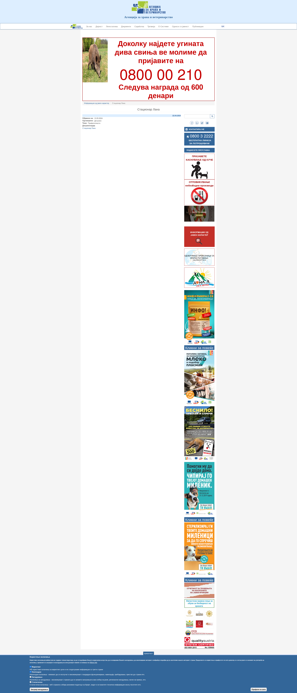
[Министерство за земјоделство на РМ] (209, 613)
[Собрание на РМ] (199, 613)
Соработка (139, 26)
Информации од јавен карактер (96, 103)
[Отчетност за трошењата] (199, 590)
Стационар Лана (88, 128)
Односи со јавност (180, 26)
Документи (126, 26)
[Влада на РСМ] (199, 624)
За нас (89, 26)
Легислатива (112, 26)
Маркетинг (36, 666)
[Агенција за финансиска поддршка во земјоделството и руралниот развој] (189, 624)
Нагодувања (37, 677)
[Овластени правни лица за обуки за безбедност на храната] (199, 603)
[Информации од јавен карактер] (199, 237)
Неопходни (36, 672)
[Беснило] (199, 433)
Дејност (99, 26)
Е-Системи (163, 26)
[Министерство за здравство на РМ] (189, 613)
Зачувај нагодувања (39, 689)
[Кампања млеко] (199, 377)
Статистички (37, 682)
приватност (148, 653)
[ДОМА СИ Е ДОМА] (199, 277)
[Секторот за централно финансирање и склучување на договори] (199, 632)
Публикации (197, 26)
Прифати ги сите (259, 689)
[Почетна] (77, 26)
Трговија (151, 26)
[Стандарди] (199, 642)
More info (93, 662)
